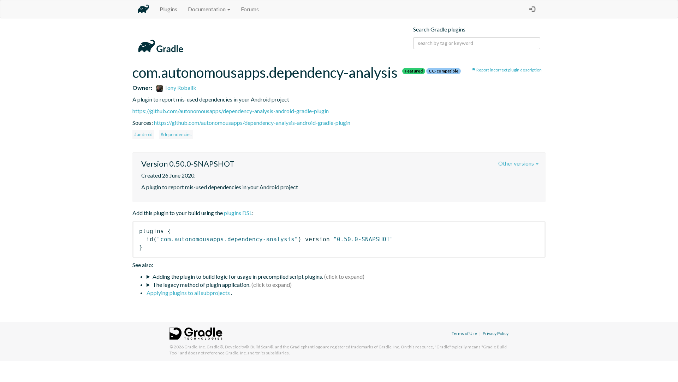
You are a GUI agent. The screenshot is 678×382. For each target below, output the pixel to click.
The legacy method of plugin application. (201, 284)
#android (143, 134)
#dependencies (176, 134)
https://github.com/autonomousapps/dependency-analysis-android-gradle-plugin (230, 111)
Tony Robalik (179, 87)
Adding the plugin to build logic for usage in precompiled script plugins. (238, 276)
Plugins (168, 9)
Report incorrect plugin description (509, 70)
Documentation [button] (207, 9)
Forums (250, 9)
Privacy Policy (496, 333)
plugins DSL (238, 212)
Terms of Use (464, 333)
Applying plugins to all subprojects (189, 292)
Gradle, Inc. (195, 346)
